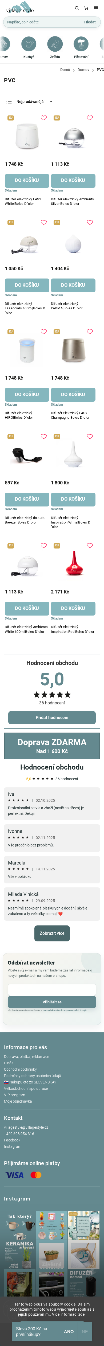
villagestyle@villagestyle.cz (26, 1127)
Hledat (90, 22)
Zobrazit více (52, 933)
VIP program (14, 1095)
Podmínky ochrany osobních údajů (32, 1076)
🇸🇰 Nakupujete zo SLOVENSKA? (30, 1082)
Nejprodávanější (31, 101)
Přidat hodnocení (52, 717)
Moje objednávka (18, 1101)
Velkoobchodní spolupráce (26, 1088)
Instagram (12, 1146)
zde (81, 1314)
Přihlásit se (52, 1002)
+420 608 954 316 (19, 1134)
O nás (8, 1063)
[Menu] (96, 8)
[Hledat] (77, 8)
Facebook (12, 1140)
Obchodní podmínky (20, 1069)
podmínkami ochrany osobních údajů (65, 1010)
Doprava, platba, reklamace (26, 1056)
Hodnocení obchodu (52, 767)
